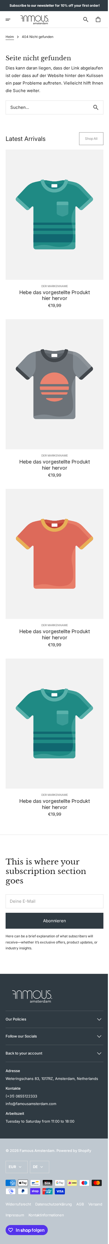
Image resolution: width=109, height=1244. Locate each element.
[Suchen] (91, 115)
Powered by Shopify (73, 1150)
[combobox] (45, 115)
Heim (10, 37)
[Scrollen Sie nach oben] (98, 1237)
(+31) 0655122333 (21, 1096)
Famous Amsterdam (37, 1150)
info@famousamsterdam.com (31, 1103)
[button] (12, 19)
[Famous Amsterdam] (34, 19)
